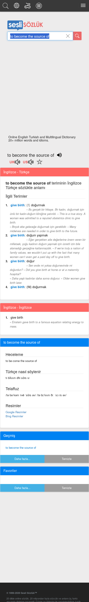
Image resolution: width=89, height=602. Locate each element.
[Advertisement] (44, 89)
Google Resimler (16, 412)
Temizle (67, 459)
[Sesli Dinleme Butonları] (15, 163)
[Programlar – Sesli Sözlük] (39, 7)
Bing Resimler (14, 416)
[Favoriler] (38, 164)
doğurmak (38, 205)
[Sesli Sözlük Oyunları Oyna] (28, 7)
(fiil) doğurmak (36, 287)
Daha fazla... (22, 459)
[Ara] (77, 36)
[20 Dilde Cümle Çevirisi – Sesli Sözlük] (17, 7)
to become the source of (21, 447)
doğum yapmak (37, 235)
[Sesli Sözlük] (6, 7)
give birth (18, 205)
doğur (31, 261)
